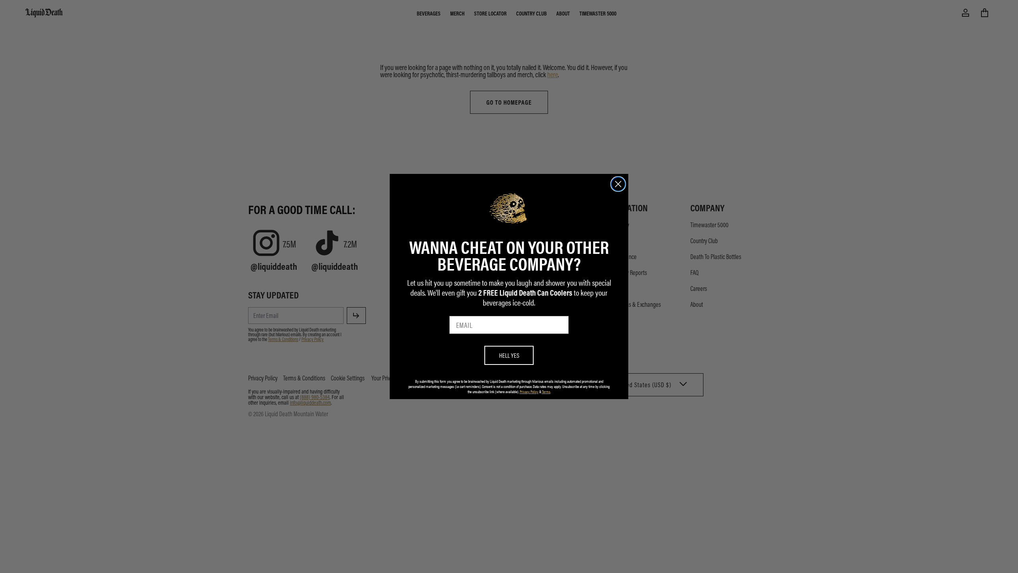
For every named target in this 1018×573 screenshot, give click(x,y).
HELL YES (509, 355)
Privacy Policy (529, 391)
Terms (546, 391)
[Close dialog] (618, 184)
